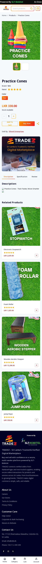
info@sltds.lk (11, 541)
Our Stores (6, 498)
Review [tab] (34, 176)
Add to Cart (10, 123)
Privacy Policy (7, 505)
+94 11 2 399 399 (14, 545)
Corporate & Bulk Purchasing (13, 519)
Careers (5, 494)
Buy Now (26, 123)
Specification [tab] (22, 176)
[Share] (38, 123)
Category (14, 561)
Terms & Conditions (9, 501)
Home (4, 15)
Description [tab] (8, 176)
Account (36, 562)
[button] (5, 98)
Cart (24, 562)
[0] (38, 8)
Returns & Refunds (9, 523)
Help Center (6, 516)
